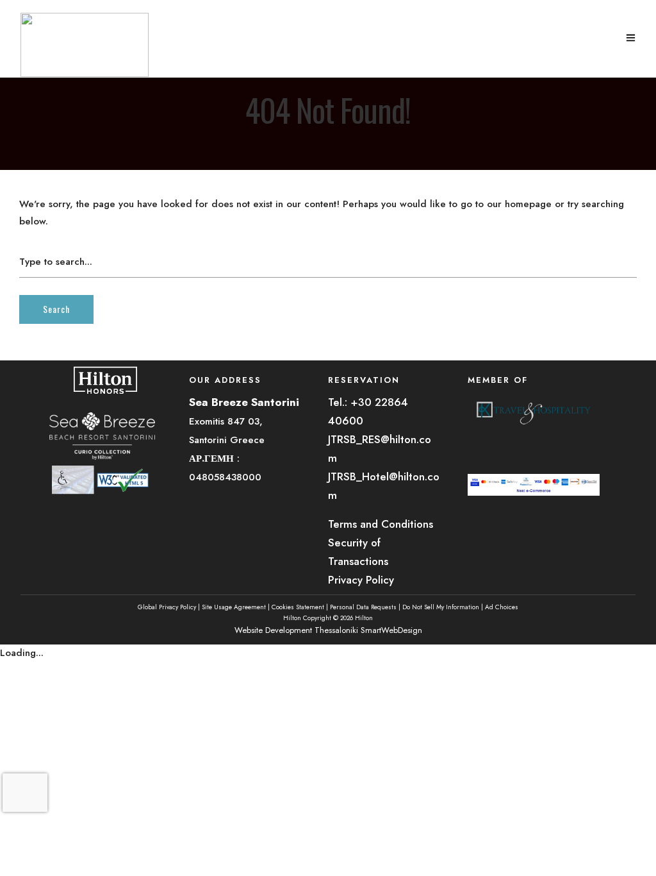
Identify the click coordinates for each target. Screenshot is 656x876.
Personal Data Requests (363, 607)
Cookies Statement (298, 607)
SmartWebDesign (391, 630)
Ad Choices (501, 607)
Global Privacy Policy (167, 607)
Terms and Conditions (380, 524)
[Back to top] (635, 848)
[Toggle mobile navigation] (631, 38)
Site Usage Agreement (234, 607)
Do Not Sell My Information (440, 607)
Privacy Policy (361, 579)
